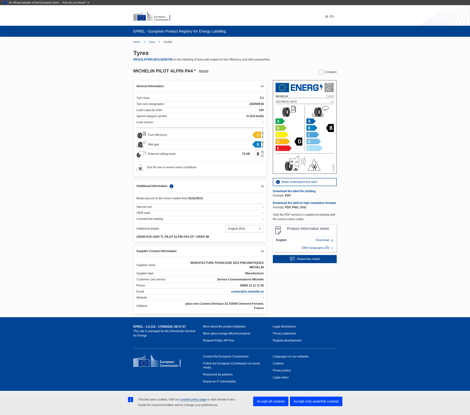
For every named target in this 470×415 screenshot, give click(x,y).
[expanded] (262, 86)
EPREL (159, 326)
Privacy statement (284, 333)
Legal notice (281, 377)
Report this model (308, 259)
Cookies (278, 363)
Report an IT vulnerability (219, 381)
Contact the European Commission (226, 356)
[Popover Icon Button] (171, 186)
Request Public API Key (218, 340)
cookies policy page (193, 399)
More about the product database (224, 326)
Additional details (147, 228)
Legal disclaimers (284, 326)
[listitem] (156, 42)
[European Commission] (154, 16)
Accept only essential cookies (316, 401)
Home (136, 41)
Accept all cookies (271, 401)
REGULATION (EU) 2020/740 (153, 59)
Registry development (287, 340)
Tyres (152, 41)
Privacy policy (282, 370)
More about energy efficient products (226, 333)
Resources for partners (218, 374)
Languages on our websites (291, 356)
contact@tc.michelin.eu (247, 291)
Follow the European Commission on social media (231, 365)
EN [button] (332, 16)
